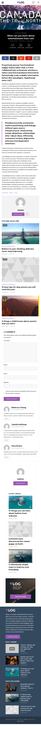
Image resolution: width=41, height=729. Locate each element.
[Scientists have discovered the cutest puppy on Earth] (20, 529)
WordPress (20, 721)
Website (6, 382)
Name (6, 365)
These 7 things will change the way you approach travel (27, 648)
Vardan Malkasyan (8, 318)
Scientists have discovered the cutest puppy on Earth (19, 541)
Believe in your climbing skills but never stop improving (18, 250)
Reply (6, 418)
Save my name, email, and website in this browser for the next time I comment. (21, 392)
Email (6, 373)
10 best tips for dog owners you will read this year (18, 288)
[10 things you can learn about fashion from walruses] (20, 502)
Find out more (12, 636)
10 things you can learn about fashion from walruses (19, 513)
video (11, 193)
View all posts (18, 214)
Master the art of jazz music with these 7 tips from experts (27, 660)
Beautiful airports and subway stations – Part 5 (27, 686)
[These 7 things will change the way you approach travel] (12, 648)
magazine (5, 193)
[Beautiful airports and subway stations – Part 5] (12, 687)
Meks (25, 719)
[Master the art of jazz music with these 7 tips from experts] (12, 660)
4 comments (23, 690)
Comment (7, 340)
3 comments (12, 47)
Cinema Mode (29, 47)
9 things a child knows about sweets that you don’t (19, 322)
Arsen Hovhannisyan (8, 246)
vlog (15, 193)
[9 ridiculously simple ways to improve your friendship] (20, 556)
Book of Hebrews (20, 33)
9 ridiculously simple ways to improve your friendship (19, 567)
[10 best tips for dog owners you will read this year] (12, 709)
